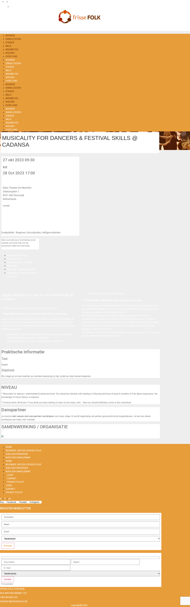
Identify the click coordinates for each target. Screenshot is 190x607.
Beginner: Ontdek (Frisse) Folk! (23, 450)
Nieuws (10, 53)
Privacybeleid (7, 584)
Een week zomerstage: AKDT (21, 269)
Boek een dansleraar (18, 457)
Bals (9, 46)
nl (1, 1)
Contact (13, 6)
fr (5, 1)
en (9, 1)
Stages (10, 42)
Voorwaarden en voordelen (20, 262)
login (10, 475)
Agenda (10, 35)
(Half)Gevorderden (17, 454)
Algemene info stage (17, 255)
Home (9, 447)
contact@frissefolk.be (13, 601)
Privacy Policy (15, 482)
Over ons (11, 56)
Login (4, 6)
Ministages (12, 266)
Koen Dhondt (18, 205)
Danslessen (13, 39)
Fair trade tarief (14, 259)
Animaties (12, 49)
